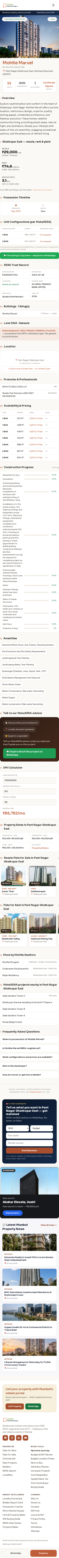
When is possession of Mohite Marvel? (23, 1039)
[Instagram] (12, 1438)
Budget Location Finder (43, 1458)
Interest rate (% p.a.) (11, 786)
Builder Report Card (13, 1502)
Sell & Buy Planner (40, 1467)
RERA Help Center (12, 1523)
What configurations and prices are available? (27, 1057)
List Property (14, 1406)
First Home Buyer (40, 1483)
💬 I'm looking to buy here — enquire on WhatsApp (29, 255)
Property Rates (10, 1527)
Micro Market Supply (13, 1510)
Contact (35, 1506)
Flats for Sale (9, 1454)
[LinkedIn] (18, 1438)
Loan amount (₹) (10, 775)
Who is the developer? (14, 1066)
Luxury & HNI (37, 1515)
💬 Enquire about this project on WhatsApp (24, 753)
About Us (35, 1502)
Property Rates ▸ (40, 848)
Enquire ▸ (43, 1553)
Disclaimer (36, 1527)
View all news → (49, 1225)
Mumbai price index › (43, 190)
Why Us (35, 1498)
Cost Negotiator (39, 1475)
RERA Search (9, 1471)
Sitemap (35, 1531)
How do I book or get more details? (21, 1074)
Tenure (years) (9, 797)
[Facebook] (5, 1438)
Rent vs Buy (37, 1463)
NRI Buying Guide (11, 1519)
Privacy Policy (38, 1519)
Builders (7, 1467)
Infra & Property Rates (14, 1515)
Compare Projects (40, 1471)
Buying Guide (37, 1487)
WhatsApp (15, 1553)
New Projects (10, 1463)
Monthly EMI (8, 808)
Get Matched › (30, 1150)
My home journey (40, 1450)
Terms (34, 1523)
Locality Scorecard (12, 1498)
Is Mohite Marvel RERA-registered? (21, 1048)
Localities (8, 1475)
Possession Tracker (13, 1506)
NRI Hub (35, 1510)
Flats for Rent (9, 1450)
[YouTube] (25, 1438)
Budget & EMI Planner (42, 1454)
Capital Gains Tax (39, 1479)
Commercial (9, 1458)
